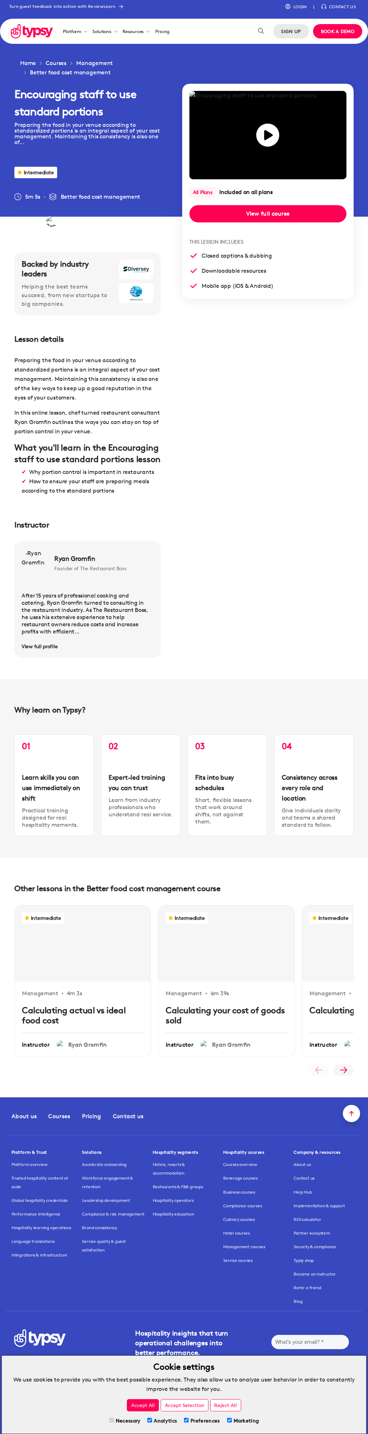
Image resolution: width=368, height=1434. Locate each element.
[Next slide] (343, 1070)
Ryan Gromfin (74, 558)
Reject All (225, 1405)
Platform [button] (72, 31)
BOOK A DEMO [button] (337, 31)
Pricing (162, 31)
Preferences (205, 1420)
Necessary (128, 1420)
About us (24, 1116)
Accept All (143, 1405)
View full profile (40, 646)
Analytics (165, 1420)
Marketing (246, 1420)
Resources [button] (133, 31)
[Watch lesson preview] (267, 135)
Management (94, 63)
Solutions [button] (101, 31)
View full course (268, 213)
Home (28, 63)
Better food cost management (70, 72)
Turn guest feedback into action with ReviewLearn (62, 6)
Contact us (128, 1116)
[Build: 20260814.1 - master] (32, 31)
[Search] (261, 31)
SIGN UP (291, 31)
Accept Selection (184, 1405)
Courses (56, 63)
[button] (296, 6)
